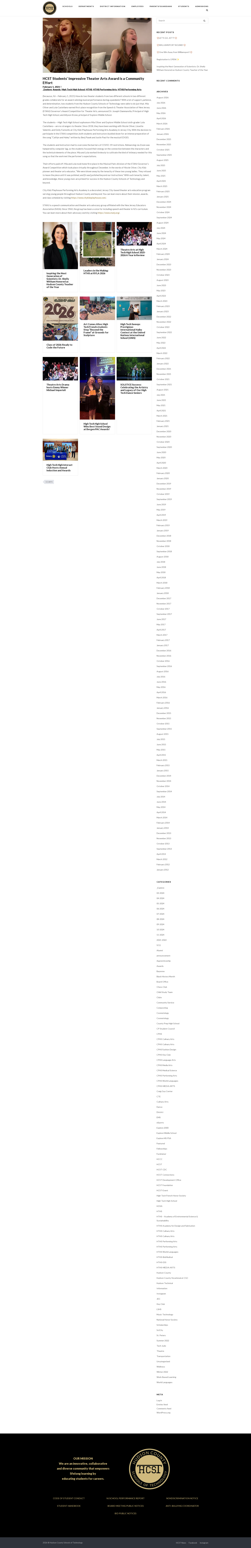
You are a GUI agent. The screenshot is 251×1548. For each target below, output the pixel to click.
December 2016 (164, 650)
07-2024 (160, 914)
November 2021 (164, 374)
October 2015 (163, 723)
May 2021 (161, 405)
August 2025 (162, 160)
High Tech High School (73, 89)
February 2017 (163, 640)
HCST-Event (162, 1190)
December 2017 (164, 598)
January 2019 (163, 530)
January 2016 (163, 708)
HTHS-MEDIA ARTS (166, 1267)
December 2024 (164, 202)
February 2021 (163, 421)
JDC (158, 1299)
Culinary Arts (162, 1101)
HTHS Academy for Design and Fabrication (176, 1226)
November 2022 (164, 322)
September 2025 (164, 155)
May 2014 (161, 807)
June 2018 (161, 567)
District (160, 1112)
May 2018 (161, 572)
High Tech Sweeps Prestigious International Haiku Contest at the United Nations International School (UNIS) (132, 331)
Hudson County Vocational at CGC (172, 1278)
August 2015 (162, 734)
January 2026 (163, 134)
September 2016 (164, 666)
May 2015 (161, 749)
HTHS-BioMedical (165, 1257)
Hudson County (164, 1272)
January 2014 (163, 828)
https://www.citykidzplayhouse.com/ (88, 197)
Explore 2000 (162, 1128)
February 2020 (163, 473)
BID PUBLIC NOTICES (125, 1513)
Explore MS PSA (164, 1138)
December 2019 (164, 483)
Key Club (161, 1304)
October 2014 (163, 786)
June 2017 (161, 619)
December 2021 (164, 369)
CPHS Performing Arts (167, 1075)
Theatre (160, 1351)
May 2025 (161, 175)
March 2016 (162, 697)
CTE (159, 1096)
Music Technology (165, 1314)
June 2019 (161, 504)
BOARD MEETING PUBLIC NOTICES (125, 1506)
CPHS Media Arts (164, 1065)
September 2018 (164, 551)
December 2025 (164, 139)
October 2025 (163, 149)
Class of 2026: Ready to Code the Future (59, 346)
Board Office (162, 981)
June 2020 (161, 452)
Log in (159, 1400)
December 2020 (164, 431)
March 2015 (162, 760)
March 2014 (162, 817)
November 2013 (164, 838)
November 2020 (164, 436)
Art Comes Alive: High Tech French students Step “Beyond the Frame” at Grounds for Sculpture (96, 330)
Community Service (165, 1002)
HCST (159, 1164)
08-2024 (160, 919)
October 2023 (163, 275)
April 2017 (161, 629)
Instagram (161, 1293)
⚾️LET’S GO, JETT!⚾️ (167, 38)
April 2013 (161, 854)
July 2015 (161, 739)
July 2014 (161, 796)
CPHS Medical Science (167, 1070)
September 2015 (164, 729)
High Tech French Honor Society (171, 1195)
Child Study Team (165, 992)
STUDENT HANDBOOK (68, 1506)
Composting (162, 1008)
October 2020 (163, 442)
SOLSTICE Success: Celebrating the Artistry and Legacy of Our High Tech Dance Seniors (134, 388)
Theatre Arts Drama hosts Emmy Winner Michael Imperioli (57, 387)
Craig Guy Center (165, 1091)
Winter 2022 (162, 1372)
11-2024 (160, 934)
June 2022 (161, 337)
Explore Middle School (166, 1133)
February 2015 (163, 765)
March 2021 (162, 416)
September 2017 (164, 614)
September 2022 (164, 332)
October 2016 (163, 661)
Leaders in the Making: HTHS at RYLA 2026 (96, 272)
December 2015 (164, 713)
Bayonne (161, 971)
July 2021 (161, 395)
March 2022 (162, 353)
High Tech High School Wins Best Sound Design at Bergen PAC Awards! (97, 426)
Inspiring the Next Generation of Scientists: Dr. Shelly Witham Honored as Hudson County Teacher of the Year (59, 280)
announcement (163, 955)
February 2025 (163, 191)
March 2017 (162, 635)
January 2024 (163, 259)
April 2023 (161, 295)
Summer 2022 (163, 1340)
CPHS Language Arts (166, 1060)
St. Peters (161, 1335)
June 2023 (161, 285)
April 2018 (161, 577)
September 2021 (164, 384)
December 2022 (164, 316)
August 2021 (162, 389)
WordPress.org (163, 1412)
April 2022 (161, 348)
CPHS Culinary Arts (165, 1039)
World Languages (164, 1382)
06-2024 (160, 908)
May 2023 (161, 290)
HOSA (159, 1206)
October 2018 (163, 546)
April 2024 (161, 243)
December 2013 (164, 833)
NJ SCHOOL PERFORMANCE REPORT (125, 1498)
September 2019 (164, 499)
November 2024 (164, 207)
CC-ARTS (49, 482)
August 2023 (162, 280)
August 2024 (162, 222)
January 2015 (163, 770)
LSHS (159, 1309)
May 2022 (161, 342)
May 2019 (161, 509)
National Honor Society (167, 1319)
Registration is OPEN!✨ (168, 59)
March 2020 (162, 468)
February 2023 (163, 306)
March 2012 (162, 859)
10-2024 (160, 929)
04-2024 (160, 898)
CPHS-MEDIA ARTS (166, 1086)
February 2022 (163, 358)
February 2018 (163, 588)
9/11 (159, 945)
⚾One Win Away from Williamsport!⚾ (174, 52)
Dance (159, 1107)
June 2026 (161, 108)
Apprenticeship (164, 961)
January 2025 (163, 196)
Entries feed (162, 1404)
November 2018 (164, 541)
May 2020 (161, 457)
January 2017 (163, 645)
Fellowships (162, 1148)
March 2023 (162, 301)
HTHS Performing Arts (105, 89)
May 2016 (161, 687)
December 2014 (164, 776)
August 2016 (162, 671)
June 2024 (161, 233)
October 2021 (163, 379)
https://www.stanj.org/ (109, 212)
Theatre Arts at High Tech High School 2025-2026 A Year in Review (133, 252)
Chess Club (162, 987)
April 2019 (161, 515)
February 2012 (163, 864)
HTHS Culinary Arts (165, 1231)
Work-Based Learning (166, 1377)
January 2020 (163, 478)
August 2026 (162, 97)
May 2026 (161, 113)
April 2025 (161, 181)
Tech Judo (161, 1346)
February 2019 (163, 525)
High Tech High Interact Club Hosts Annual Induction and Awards (59, 467)
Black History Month (166, 976)
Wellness (161, 1366)
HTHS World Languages (167, 1252)
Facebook (193, 1543)
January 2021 (163, 426)
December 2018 (164, 536)
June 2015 (161, 744)
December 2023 (164, 264)
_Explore (47, 89)
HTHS (89, 89)
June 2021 (161, 400)
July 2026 (161, 102)
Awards (57, 89)
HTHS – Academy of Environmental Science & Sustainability (177, 1218)
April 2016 (161, 692)
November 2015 (164, 718)
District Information (112, 6)
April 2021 (161, 410)
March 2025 (162, 186)
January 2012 (163, 869)
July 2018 (161, 562)
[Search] (204, 20)
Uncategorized (163, 1361)
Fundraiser (161, 1154)
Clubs (159, 997)
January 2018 (163, 593)
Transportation (163, 1356)
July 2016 (161, 676)
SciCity (160, 1330)
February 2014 (163, 822)
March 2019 (162, 520)
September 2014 (164, 791)
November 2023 (164, 269)
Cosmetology (163, 1013)
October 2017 (163, 609)
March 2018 (162, 582)
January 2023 (163, 311)
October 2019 (163, 494)
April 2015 (161, 755)
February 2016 (163, 702)
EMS (159, 1117)
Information (162, 1288)
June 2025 (161, 170)
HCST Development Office (169, 1180)
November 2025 (164, 144)
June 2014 (161, 802)
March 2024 (162, 249)
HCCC (159, 1159)
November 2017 (164, 603)
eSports (160, 1122)
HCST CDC (162, 1169)
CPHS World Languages (167, 1081)
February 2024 (163, 254)
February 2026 (163, 129)
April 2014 (161, 812)
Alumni (160, 950)
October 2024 (163, 212)
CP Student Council (166, 1028)
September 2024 (164, 217)
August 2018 (162, 556)
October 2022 (163, 327)
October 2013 (163, 843)
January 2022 (163, 363)
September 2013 (164, 849)
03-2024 (160, 893)
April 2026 (161, 118)
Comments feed (164, 1408)
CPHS (159, 1034)
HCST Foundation (165, 1185)
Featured (161, 1143)
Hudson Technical (165, 1283)
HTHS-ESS (161, 1262)
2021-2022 (162, 940)
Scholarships (162, 1325)
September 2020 (164, 447)
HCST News (181, 1543)
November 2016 (164, 656)
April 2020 (161, 462)
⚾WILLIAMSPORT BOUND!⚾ (171, 45)
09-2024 (160, 924)
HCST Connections (165, 1175)
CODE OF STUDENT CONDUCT (69, 1498)
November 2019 (164, 489)
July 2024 (161, 228)
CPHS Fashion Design (166, 1049)
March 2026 (162, 123)
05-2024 (160, 903)
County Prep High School (168, 1023)
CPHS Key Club (164, 1054)
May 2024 (161, 238)
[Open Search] (207, 10)
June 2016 (161, 682)
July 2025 (161, 165)
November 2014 (164, 781)
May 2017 (161, 624)
